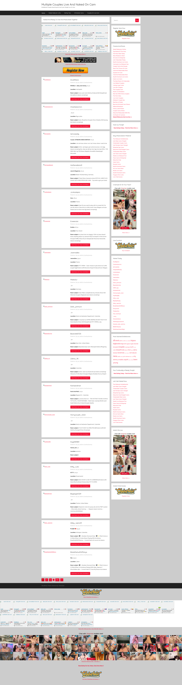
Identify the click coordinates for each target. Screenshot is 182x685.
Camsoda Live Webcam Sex (121, 64)
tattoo (129, 359)
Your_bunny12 (117, 313)
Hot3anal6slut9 (76, 165)
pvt (124, 356)
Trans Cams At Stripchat (119, 158)
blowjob (115, 347)
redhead (127, 356)
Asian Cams (116, 162)
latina (135, 350)
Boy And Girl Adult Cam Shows (121, 104)
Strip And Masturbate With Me (121, 113)
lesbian (115, 353)
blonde (136, 343)
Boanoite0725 (75, 334)
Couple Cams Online (119, 110)
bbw (127, 340)
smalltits (120, 359)
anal (117, 340)
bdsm (129, 340)
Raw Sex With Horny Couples (121, 93)
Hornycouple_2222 (78, 415)
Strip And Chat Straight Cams (121, 149)
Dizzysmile (116, 308)
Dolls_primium (76, 307)
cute (114, 350)
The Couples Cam (118, 89)
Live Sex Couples (118, 87)
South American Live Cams (120, 77)
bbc (125, 340)
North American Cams (119, 166)
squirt (126, 360)
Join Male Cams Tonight (119, 141)
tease (132, 359)
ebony (126, 350)
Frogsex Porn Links (118, 175)
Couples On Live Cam (93, 13)
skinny (115, 359)
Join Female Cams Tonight (120, 145)
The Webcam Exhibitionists (120, 139)
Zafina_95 (74, 359)
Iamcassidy (74, 134)
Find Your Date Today (119, 53)
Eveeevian (74, 221)
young (115, 363)
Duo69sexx (74, 80)
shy (134, 356)
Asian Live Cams (117, 79)
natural (134, 353)
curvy (135, 347)
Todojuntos (116, 311)
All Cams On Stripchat (119, 57)
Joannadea (74, 253)
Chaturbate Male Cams (119, 151)
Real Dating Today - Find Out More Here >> (126, 128)
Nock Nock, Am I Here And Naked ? (80, 99)
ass (123, 340)
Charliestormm (76, 107)
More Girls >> (126, 232)
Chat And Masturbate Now (120, 70)
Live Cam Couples (118, 98)
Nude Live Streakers (118, 91)
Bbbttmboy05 (117, 326)
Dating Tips (67, 13)
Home (43, 13)
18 (114, 340)
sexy (132, 356)
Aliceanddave (117, 319)
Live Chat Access (117, 177)
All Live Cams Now (118, 168)
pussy (122, 356)
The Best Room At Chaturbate (121, 81)
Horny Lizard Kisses (118, 108)
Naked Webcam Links (55, 13)
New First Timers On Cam (120, 68)
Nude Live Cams (117, 170)
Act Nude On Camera (119, 115)
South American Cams (119, 172)
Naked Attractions (118, 106)
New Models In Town (119, 55)
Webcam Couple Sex (119, 100)
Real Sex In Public (118, 102)
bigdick (128, 343)
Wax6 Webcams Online (119, 49)
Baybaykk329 (75, 494)
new (115, 356)
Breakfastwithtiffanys (78, 552)
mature (127, 353)
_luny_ (115, 316)
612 (57, 579)
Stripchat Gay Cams (118, 147)
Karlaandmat (75, 386)
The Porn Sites (117, 96)
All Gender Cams (79, 13)
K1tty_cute (74, 467)
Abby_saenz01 (76, 523)
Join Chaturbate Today (119, 60)
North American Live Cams (120, 62)
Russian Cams (117, 164)
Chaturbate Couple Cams (120, 143)
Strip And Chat (117, 160)
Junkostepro (75, 192)
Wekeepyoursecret (118, 321)
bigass (133, 340)
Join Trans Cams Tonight (119, 153)
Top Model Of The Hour (119, 51)
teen (135, 359)
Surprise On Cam (117, 72)
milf (130, 353)
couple (121, 347)
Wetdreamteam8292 (119, 329)
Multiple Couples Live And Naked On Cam (69, 4)
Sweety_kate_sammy (119, 324)
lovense (121, 353)
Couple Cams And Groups (120, 66)
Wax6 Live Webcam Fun (119, 156)
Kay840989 (74, 442)
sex (130, 356)
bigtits (132, 343)
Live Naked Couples (118, 83)
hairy (132, 350)
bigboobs (117, 344)
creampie (127, 347)
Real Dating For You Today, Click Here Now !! (91, 665)
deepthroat (120, 350)
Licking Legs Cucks (118, 85)
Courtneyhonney (88, 82)
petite (118, 356)
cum (131, 347)
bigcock (123, 344)
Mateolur (73, 280)
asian (120, 340)
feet (129, 350)
